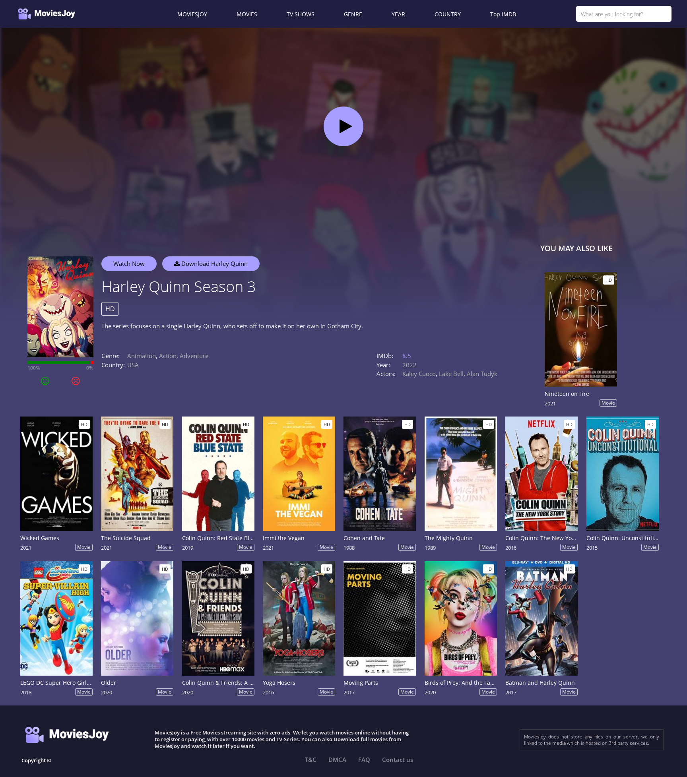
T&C (310, 759)
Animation (141, 356)
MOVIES (247, 14)
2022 (409, 365)
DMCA (337, 759)
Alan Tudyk (482, 374)
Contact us (397, 759)
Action (168, 356)
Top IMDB (503, 14)
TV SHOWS (300, 14)
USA (133, 365)
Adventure (194, 356)
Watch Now (129, 263)
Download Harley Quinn (214, 263)
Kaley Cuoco (419, 374)
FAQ (364, 759)
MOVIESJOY (192, 14)
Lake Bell (451, 374)
